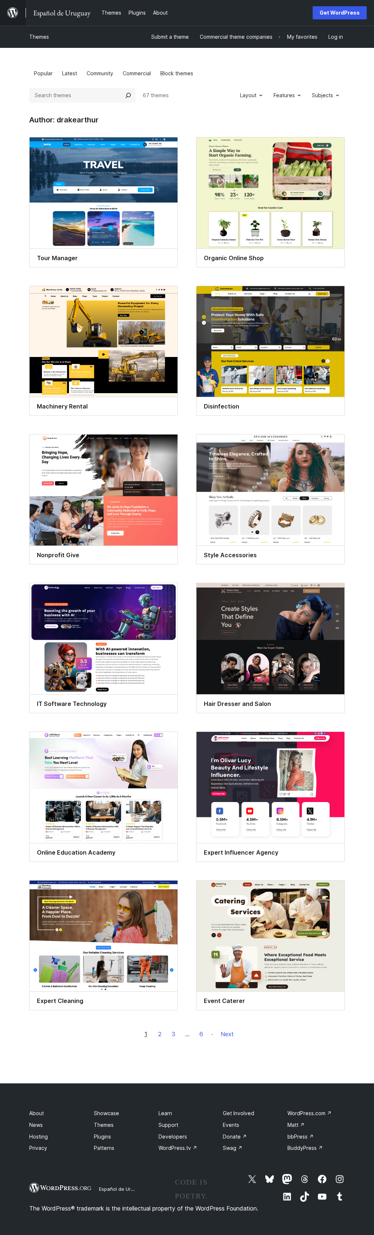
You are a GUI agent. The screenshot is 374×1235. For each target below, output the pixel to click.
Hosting (38, 1136)
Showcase (106, 1113)
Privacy (38, 1148)
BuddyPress (305, 1148)
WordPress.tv (178, 1148)
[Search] (128, 95)
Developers (173, 1136)
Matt (296, 1125)
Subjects (322, 95)
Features (284, 95)
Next (227, 1034)
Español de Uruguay (121, 1189)
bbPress (300, 1136)
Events (231, 1125)
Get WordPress (340, 13)
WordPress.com (309, 1113)
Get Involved (238, 1113)
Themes (39, 37)
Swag (233, 1148)
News (36, 1125)
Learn (165, 1113)
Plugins (102, 1136)
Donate (235, 1136)
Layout (248, 95)
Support (168, 1125)
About (36, 1113)
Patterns (104, 1148)
